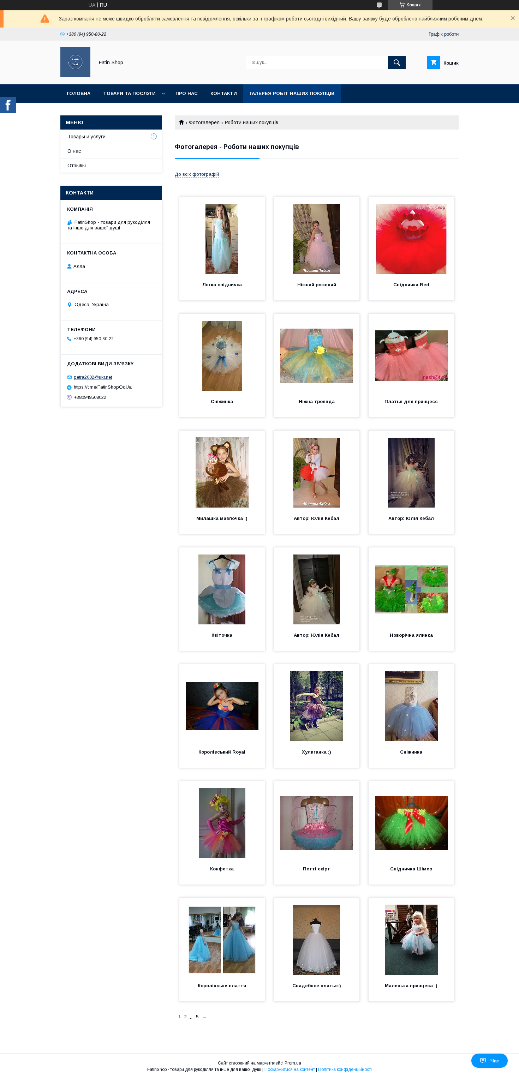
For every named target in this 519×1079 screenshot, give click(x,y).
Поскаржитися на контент (289, 1069)
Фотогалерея (204, 122)
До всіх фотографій (197, 174)
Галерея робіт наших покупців (292, 93)
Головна (78, 93)
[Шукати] (397, 62)
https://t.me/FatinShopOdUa (103, 387)
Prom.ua (293, 1063)
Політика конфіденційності (345, 1069)
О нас (74, 151)
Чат (494, 1060)
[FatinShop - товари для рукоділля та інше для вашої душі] (75, 75)
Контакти (223, 93)
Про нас (186, 93)
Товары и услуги (86, 136)
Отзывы (76, 165)
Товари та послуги (129, 93)
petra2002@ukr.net (93, 377)
